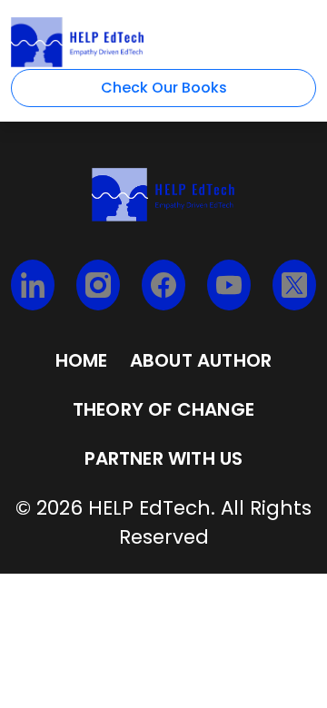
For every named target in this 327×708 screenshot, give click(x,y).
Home (81, 360)
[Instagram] (98, 285)
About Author (201, 360)
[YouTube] (229, 285)
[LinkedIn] (32, 285)
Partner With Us (163, 458)
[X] (294, 285)
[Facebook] (163, 285)
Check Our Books (164, 87)
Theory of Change (163, 409)
